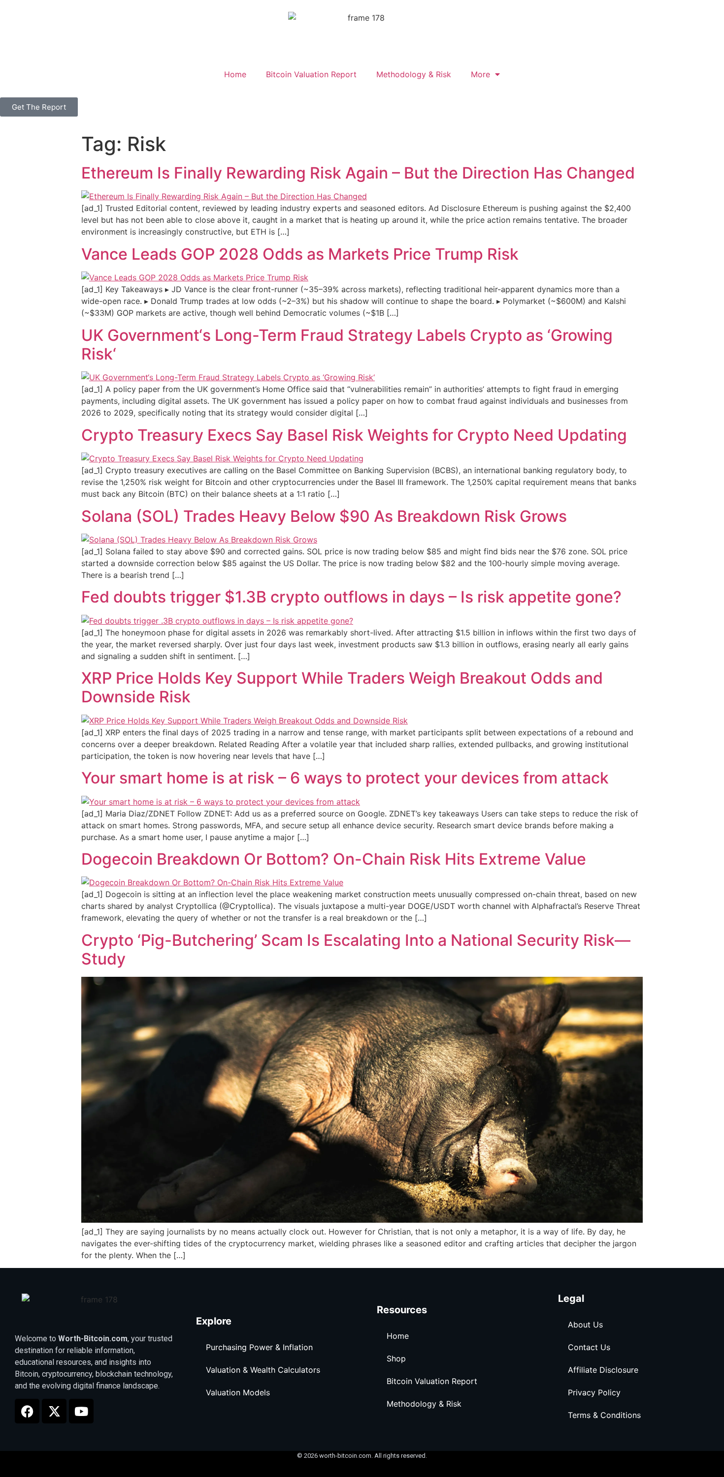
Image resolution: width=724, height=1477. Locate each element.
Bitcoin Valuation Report (311, 74)
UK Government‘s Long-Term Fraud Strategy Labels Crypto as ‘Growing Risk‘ (347, 344)
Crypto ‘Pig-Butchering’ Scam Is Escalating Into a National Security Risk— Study (355, 949)
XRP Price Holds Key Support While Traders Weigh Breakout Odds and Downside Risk (342, 687)
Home (235, 74)
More (480, 74)
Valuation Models (238, 1392)
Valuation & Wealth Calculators (263, 1370)
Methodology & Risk (413, 74)
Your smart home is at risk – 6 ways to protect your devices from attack (345, 777)
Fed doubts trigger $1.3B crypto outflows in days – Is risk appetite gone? (351, 596)
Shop (396, 1358)
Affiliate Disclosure (603, 1370)
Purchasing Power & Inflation (259, 1347)
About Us (585, 1324)
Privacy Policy (594, 1392)
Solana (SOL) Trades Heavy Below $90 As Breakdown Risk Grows (324, 516)
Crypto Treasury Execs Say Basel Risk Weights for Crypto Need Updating (354, 435)
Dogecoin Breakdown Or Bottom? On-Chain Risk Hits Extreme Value (333, 859)
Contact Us (589, 1347)
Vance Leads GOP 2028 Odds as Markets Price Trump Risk (300, 254)
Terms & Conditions (604, 1415)
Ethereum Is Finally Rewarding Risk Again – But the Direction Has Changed (358, 172)
